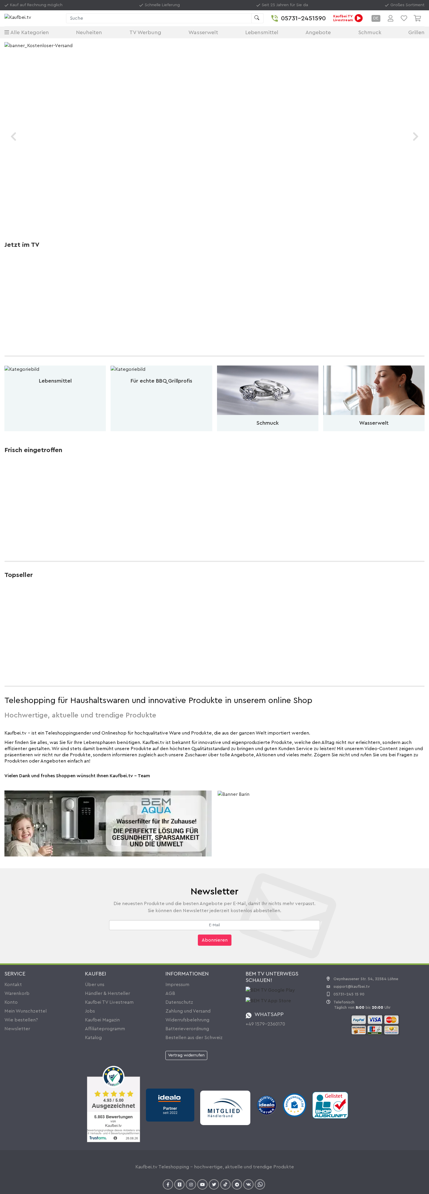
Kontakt (13, 984)
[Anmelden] (390, 18)
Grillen (416, 32)
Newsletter (17, 1028)
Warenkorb (16, 993)
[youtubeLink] (202, 1184)
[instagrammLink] (191, 1184)
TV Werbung (145, 32)
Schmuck (369, 32)
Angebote (318, 32)
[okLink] (179, 1184)
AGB (170, 993)
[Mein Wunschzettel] (404, 18)
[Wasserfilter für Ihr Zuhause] (108, 823)
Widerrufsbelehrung (187, 1020)
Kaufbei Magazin (102, 1020)
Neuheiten (89, 32)
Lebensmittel (261, 32)
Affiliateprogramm (105, 1028)
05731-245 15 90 (348, 994)
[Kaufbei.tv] (33, 18)
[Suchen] (257, 18)
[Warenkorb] (419, 18)
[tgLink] (237, 1184)
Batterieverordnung (187, 1028)
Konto (11, 1002)
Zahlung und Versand (188, 1011)
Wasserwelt (203, 32)
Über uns (94, 984)
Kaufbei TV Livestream (109, 1002)
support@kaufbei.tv (351, 986)
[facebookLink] (168, 1184)
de (376, 18)
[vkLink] (248, 1184)
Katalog (93, 1037)
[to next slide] (416, 136)
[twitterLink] (214, 1184)
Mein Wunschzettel (25, 1011)
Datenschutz (179, 1002)
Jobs (90, 1011)
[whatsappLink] (260, 1184)
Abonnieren (215, 940)
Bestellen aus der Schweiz (194, 1037)
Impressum (177, 984)
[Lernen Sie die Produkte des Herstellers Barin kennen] (233, 794)
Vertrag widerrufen (186, 1055)
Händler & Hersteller (107, 993)
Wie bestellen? (21, 1020)
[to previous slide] (13, 136)
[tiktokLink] (225, 1184)
